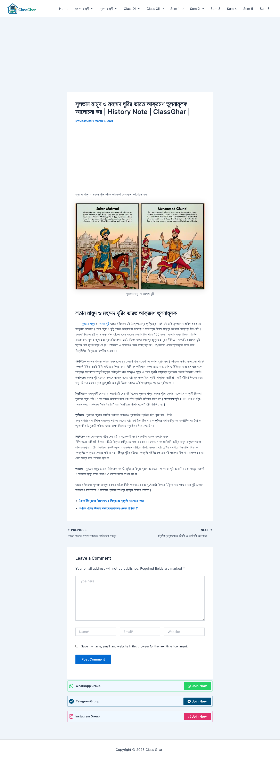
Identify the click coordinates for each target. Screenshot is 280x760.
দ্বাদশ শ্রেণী (106, 9)
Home (63, 9)
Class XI (130, 9)
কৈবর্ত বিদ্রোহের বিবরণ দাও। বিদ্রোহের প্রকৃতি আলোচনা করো (112, 501)
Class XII (153, 9)
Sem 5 (248, 9)
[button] (91, 8)
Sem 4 (232, 9)
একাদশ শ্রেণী (82, 9)
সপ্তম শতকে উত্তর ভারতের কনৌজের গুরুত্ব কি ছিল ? (109, 508)
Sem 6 (265, 9)
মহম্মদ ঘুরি (104, 324)
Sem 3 (215, 9)
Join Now (199, 686)
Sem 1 (175, 9)
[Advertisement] (140, 48)
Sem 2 (195, 9)
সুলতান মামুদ (88, 324)
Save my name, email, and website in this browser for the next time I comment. (134, 646)
